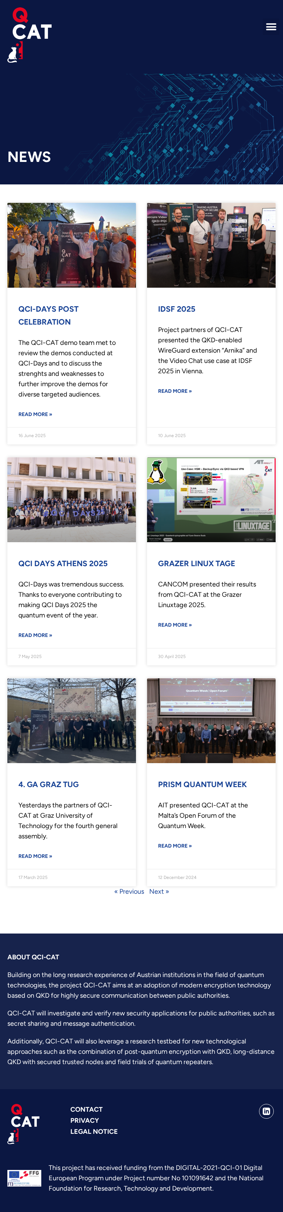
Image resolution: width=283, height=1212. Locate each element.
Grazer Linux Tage (196, 563)
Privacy (84, 1120)
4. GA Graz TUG (48, 784)
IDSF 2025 (176, 309)
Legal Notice (94, 1132)
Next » (159, 891)
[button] (271, 26)
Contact (86, 1109)
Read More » (35, 414)
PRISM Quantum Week (202, 784)
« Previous (129, 891)
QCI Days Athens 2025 (63, 563)
